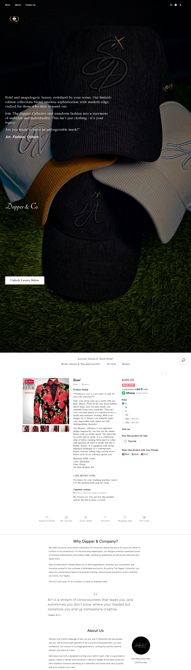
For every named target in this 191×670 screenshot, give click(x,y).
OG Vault (111, 364)
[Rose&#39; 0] (26, 428)
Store (7, 5)
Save (31, 381)
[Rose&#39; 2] (44, 428)
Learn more (142, 393)
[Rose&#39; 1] (34, 428)
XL (126, 415)
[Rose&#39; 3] (54, 428)
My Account (66, 521)
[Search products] (183, 360)
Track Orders (85, 521)
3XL (132, 422)
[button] (131, 441)
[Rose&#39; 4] (64, 428)
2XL (132, 419)
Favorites (105, 521)
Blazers (126, 364)
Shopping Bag (125, 521)
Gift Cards (144, 521)
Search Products (47, 521)
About (18, 5)
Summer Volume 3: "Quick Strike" (95, 358)
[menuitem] (162, 373)
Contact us (30, 5)
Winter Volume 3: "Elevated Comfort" (80, 364)
